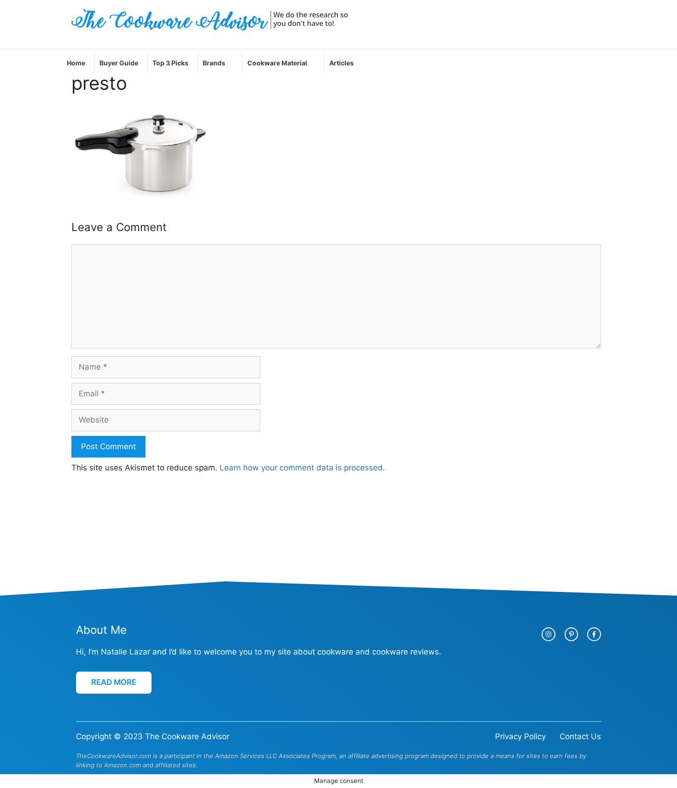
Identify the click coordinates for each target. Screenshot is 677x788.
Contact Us (580, 736)
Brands (214, 63)
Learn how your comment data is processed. (302, 467)
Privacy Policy (520, 736)
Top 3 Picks (170, 63)
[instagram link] (548, 634)
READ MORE (113, 682)
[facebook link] (594, 634)
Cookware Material (277, 63)
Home (76, 63)
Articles (341, 63)
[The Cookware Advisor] (209, 19)
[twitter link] (571, 634)
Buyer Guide (118, 63)
